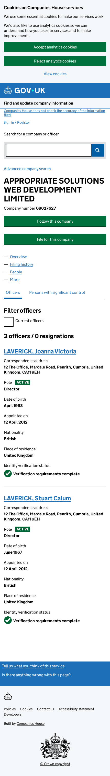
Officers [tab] (13, 292)
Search (97, 150)
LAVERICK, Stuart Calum (37, 498)
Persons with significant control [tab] (57, 292)
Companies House (31, 723)
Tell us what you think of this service (33, 666)
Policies (10, 709)
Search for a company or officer (31, 134)
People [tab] (16, 272)
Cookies (26, 709)
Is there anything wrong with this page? (36, 674)
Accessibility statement (76, 709)
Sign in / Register (17, 122)
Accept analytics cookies (55, 47)
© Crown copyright (55, 763)
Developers (12, 714)
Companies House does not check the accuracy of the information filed (54, 112)
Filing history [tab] (21, 264)
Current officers (29, 320)
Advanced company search (27, 168)
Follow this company (55, 221)
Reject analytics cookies (55, 61)
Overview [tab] (18, 256)
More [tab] (14, 279)
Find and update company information (38, 103)
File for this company (55, 239)
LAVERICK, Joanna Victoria (40, 351)
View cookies (55, 73)
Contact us (45, 709)
